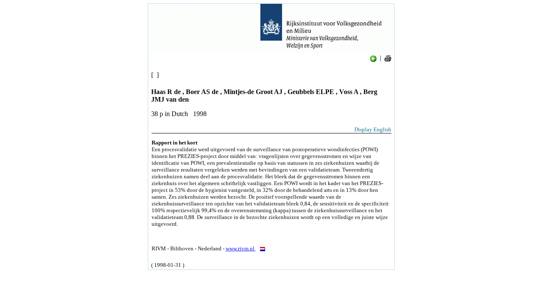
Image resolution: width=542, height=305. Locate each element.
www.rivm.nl (241, 248)
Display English (372, 129)
